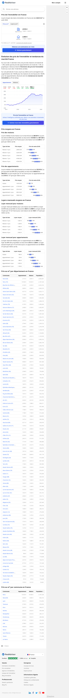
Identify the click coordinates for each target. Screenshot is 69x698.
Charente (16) (6, 480)
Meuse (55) (6, 547)
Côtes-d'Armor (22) (8, 410)
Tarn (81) (5, 464)
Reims (4, 630)
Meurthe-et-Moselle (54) (9, 378)
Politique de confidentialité (31, 680)
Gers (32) (5, 544)
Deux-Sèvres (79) (7, 470)
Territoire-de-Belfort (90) (9, 572)
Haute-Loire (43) (7, 534)
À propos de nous (29, 666)
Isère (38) (5, 323)
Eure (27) (5, 406)
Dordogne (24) (7, 457)
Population (39, 275)
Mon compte (56, 3)
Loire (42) (5, 368)
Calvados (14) (6, 381)
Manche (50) (6, 441)
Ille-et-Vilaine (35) (8, 342)
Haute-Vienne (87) (8, 467)
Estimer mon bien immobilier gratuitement (24, 123)
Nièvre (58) (6, 541)
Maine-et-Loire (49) (8, 358)
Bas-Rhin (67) (6, 336)
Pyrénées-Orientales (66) (10, 445)
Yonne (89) (6, 483)
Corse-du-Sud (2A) (8, 563)
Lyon (4, 601)
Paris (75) (5, 282)
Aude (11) (5, 473)
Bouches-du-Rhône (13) (9, 285)
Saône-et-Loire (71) (8, 425)
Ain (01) (5, 400)
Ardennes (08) (7, 515)
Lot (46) (5, 556)
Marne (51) (6, 416)
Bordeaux (5, 620)
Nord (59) (5, 279)
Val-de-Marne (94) (8, 314)
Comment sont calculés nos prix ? (24, 43)
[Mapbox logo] (50, 696)
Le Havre (5, 639)
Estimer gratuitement (24, 50)
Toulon (5, 636)
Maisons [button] (15, 82)
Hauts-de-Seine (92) (8, 294)
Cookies (26, 682)
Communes (6, 275)
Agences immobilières (8, 671)
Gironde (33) (6, 298)
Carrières (26, 668)
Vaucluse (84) (6, 422)
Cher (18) (5, 505)
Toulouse (5, 604)
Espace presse (28, 671)
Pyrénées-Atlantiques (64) (10, 387)
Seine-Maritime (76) (8, 326)
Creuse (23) (6, 579)
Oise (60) (5, 355)
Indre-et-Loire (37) (8, 403)
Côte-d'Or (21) (7, 435)
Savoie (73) (6, 454)
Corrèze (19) (6, 525)
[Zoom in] (67, 7)
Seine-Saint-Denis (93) (9, 291)
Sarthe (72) (6, 419)
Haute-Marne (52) (8, 553)
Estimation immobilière (8, 666)
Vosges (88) (6, 477)
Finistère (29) (6, 352)
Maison (31, 275)
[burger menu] (65, 2)
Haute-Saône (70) (7, 528)
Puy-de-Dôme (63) (8, 394)
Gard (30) (5, 374)
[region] (57, 351)
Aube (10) (5, 499)
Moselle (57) (6, 349)
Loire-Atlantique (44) (8, 310)
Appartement (22, 275)
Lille (4, 623)
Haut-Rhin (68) (7, 365)
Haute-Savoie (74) (8, 362)
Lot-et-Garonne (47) (8, 489)
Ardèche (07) (6, 496)
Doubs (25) (6, 429)
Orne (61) (5, 509)
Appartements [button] (7, 82)
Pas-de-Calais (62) (8, 301)
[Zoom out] (67, 10)
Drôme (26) (6, 438)
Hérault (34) (6, 333)
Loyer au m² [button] (14, 24)
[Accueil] (2, 646)
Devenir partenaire (7, 682)
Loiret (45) (5, 384)
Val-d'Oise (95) (7, 330)
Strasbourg (6, 617)
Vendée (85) (6, 390)
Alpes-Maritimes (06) (8, 339)
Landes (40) (6, 461)
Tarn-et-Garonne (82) (8, 521)
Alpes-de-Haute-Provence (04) (11, 560)
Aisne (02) (5, 432)
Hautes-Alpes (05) (8, 576)
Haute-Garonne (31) (8, 317)
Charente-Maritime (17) (9, 397)
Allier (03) (5, 486)
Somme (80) (6, 413)
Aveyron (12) (6, 512)
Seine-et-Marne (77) (8, 307)
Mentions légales (28, 685)
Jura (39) (5, 518)
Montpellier (6, 614)
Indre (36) (5, 537)
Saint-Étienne (6, 633)
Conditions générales (30, 677)
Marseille (5, 598)
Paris (4, 594)
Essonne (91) (6, 320)
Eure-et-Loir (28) (7, 451)
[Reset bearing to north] (67, 12)
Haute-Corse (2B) (7, 550)
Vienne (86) (6, 448)
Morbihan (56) (7, 371)
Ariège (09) (6, 566)
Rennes (5, 626)
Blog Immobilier (6, 675)
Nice (4, 607)
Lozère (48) (6, 582)
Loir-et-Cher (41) (7, 493)
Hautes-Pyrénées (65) (9, 531)
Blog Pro (4, 685)
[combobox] (23, 9)
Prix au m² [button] (6, 24)
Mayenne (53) (6, 502)
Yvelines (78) (6, 304)
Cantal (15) (6, 569)
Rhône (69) (6, 288)
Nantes (5, 610)
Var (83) (5, 346)
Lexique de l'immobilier (8, 673)
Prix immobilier (6, 668)
